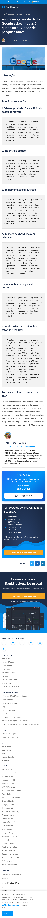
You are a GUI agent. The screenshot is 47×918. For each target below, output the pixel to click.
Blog (3, 707)
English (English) (8, 769)
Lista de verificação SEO (11, 680)
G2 (4, 649)
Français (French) (8, 780)
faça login (16, 602)
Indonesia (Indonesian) (10, 836)
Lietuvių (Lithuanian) (9, 840)
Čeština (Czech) (8, 815)
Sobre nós (5, 878)
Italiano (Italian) (8, 783)
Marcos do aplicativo (9, 757)
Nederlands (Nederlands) (11, 790)
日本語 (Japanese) (8, 787)
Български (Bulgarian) (10, 811)
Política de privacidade (10, 737)
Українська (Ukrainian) (10, 857)
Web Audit (6, 669)
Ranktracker (10, 7)
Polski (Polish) (7, 794)
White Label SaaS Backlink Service (14, 696)
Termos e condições (9, 734)
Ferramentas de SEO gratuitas (13, 717)
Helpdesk (5, 760)
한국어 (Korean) (8, 861)
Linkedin (40, 643)
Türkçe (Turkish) (8, 804)
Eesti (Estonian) (8, 826)
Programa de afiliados (10, 703)
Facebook (4, 643)
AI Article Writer (8, 683)
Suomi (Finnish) (7, 829)
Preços (4, 753)
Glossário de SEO (8, 710)
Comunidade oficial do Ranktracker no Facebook (22, 643)
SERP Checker (7, 665)
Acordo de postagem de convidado (15, 721)
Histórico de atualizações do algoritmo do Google (20, 724)
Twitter (31, 643)
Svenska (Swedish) (9, 801)
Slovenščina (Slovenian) (10, 854)
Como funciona (7, 699)
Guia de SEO (6, 714)
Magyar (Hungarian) (9, 833)
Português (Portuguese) (11, 797)
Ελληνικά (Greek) (8, 822)
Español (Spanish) (8, 776)
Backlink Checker (8, 672)
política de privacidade (10, 905)
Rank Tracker (6, 658)
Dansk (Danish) (7, 819)
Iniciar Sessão (7, 746)
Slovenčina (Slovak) (9, 850)
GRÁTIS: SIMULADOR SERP (12, 687)
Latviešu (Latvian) (8, 843)
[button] (44, 7)
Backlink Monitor (8, 676)
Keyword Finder (8, 662)
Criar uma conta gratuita (23, 596)
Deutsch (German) (9, 773)
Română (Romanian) (9, 847)
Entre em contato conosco (11, 874)
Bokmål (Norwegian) (9, 864)
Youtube (13, 643)
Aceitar (7, 913)
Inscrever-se (6, 750)
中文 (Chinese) (7, 808)
